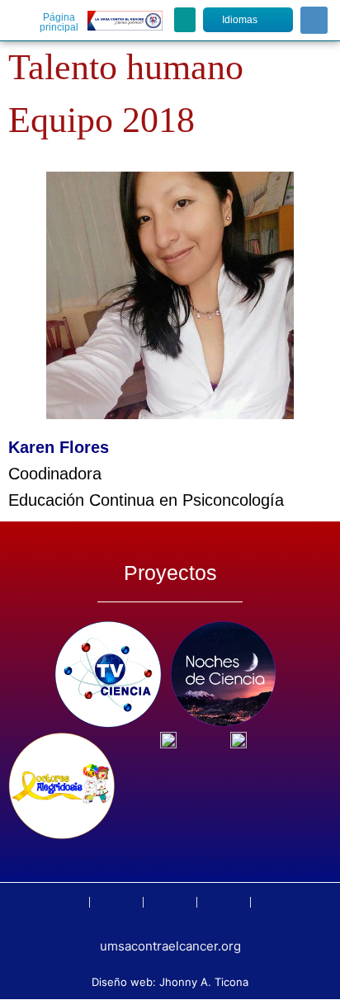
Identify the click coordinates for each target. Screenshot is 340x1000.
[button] (185, 19)
